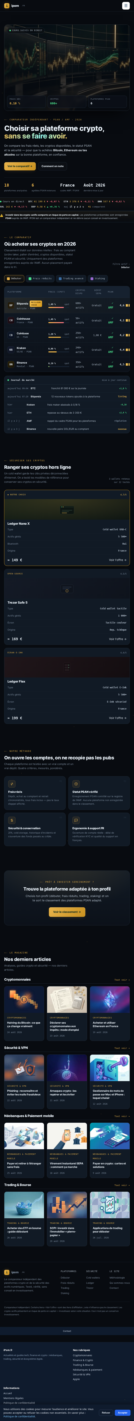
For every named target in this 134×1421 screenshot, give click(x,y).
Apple (76, 1379)
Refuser (106, 1412)
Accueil (7, 1393)
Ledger (90, 1282)
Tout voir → (122, 980)
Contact (114, 1288)
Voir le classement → (67, 912)
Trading (65, 1288)
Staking (65, 1293)
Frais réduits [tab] (42, 278)
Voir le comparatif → (20, 166)
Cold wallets (93, 1277)
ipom (15, 5)
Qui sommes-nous (120, 1282)
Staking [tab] (100, 278)
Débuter (65, 1277)
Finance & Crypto (83, 1360)
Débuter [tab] (16, 278)
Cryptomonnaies (82, 1355)
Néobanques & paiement (87, 1369)
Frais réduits (68, 1282)
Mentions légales (13, 1398)
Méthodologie (117, 1277)
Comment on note (53, 166)
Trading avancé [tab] (73, 278)
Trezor (89, 1288)
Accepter (122, 1412)
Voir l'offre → (117, 560)
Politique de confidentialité (19, 1402)
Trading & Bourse (83, 1364)
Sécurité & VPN (81, 1374)
